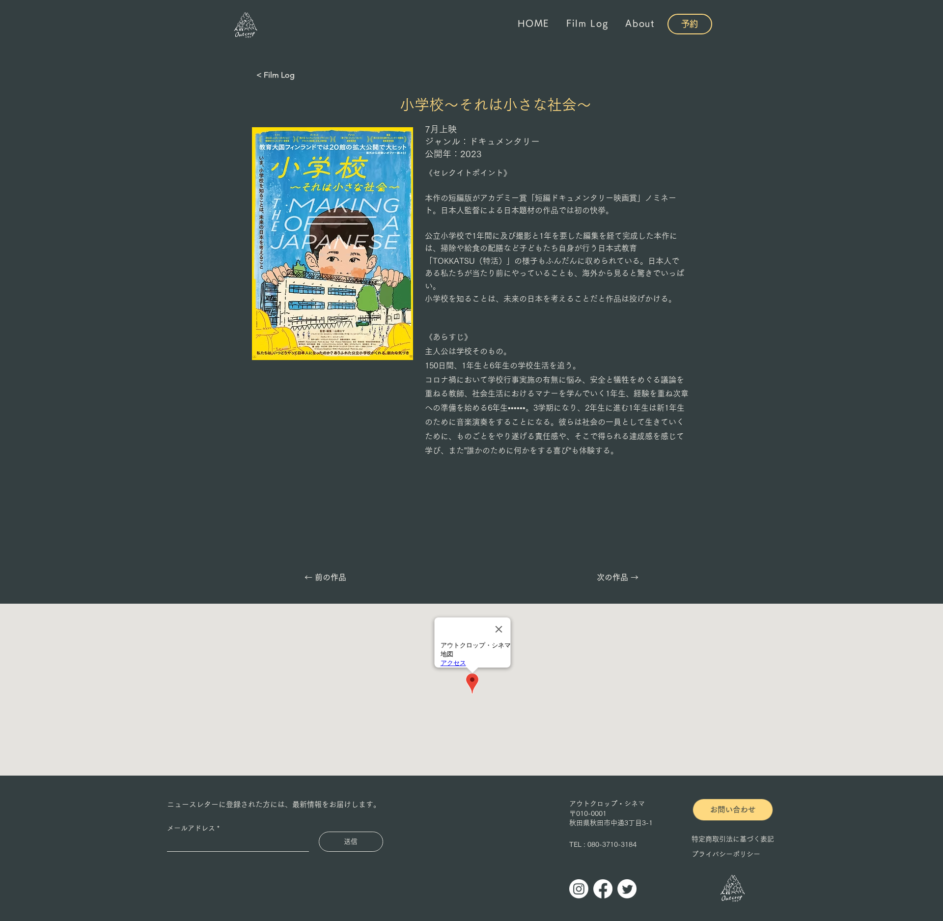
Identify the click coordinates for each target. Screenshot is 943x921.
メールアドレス (191, 828)
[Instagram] (578, 888)
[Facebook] (602, 888)
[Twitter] (627, 888)
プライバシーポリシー (726, 854)
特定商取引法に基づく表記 (733, 839)
